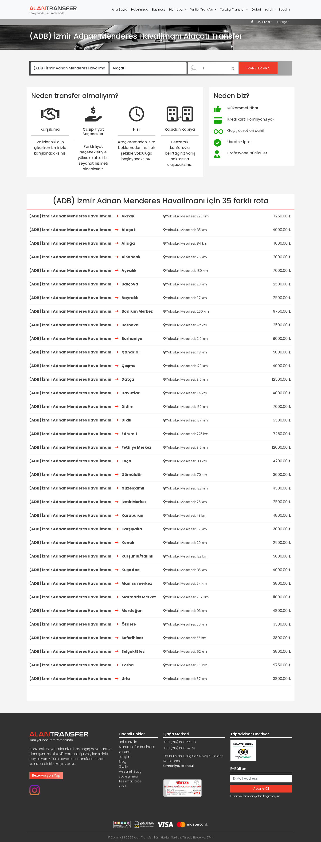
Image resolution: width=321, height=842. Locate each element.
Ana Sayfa (119, 9)
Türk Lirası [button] (262, 22)
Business (158, 9)
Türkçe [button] (282, 22)
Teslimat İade (130, 781)
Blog (122, 761)
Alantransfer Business (137, 746)
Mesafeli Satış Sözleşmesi (130, 774)
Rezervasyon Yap (46, 775)
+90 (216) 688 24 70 (179, 748)
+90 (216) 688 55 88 (179, 742)
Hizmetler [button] (176, 9)
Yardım (270, 9)
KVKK (122, 786)
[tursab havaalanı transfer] (182, 787)
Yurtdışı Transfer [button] (233, 9)
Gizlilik (123, 766)
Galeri (256, 9)
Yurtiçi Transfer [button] (202, 9)
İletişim (284, 9)
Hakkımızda (139, 9)
